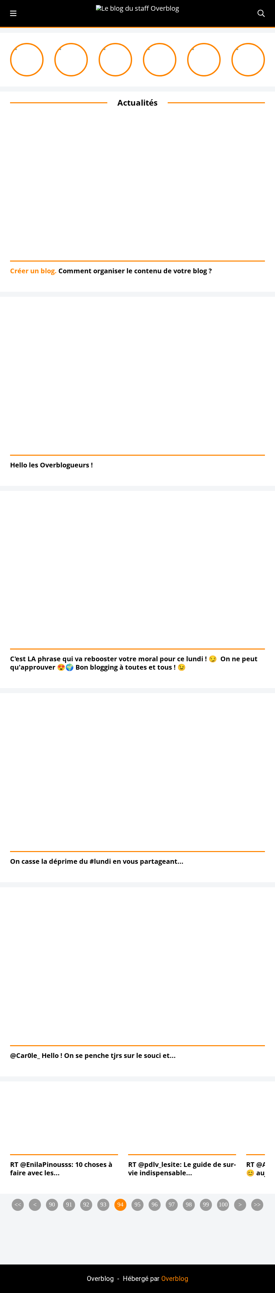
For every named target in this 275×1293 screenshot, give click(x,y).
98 (189, 1204)
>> (257, 1204)
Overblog (174, 1279)
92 (86, 1204)
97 (172, 1204)
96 (155, 1204)
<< (17, 1204)
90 (52, 1204)
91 (69, 1204)
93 (103, 1204)
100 (223, 1204)
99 (206, 1204)
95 (137, 1204)
